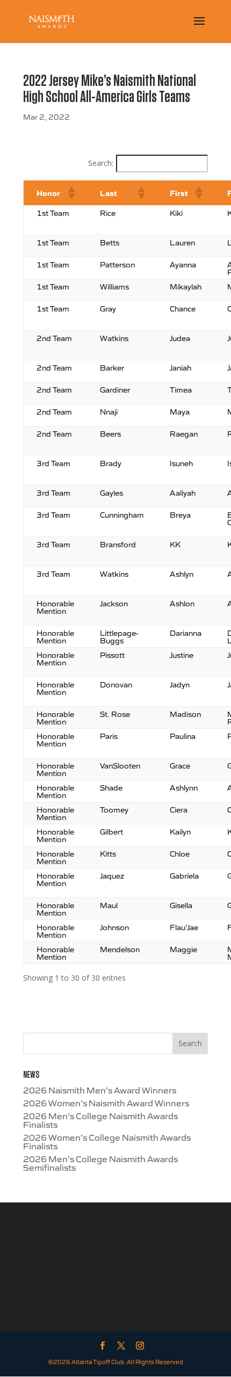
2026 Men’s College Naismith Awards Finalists (100, 1120)
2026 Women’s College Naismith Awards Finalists (107, 1141)
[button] (71, 192)
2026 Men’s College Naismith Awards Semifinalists (100, 1163)
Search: (100, 163)
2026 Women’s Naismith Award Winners (106, 1102)
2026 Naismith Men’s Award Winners (99, 1090)
